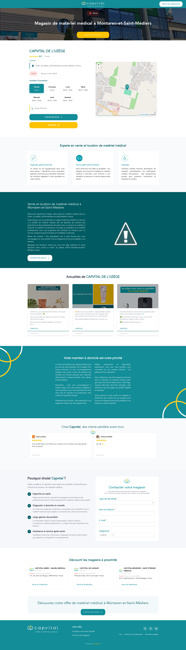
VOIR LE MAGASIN (40, 585)
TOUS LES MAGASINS (171, 4)
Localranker (97, 644)
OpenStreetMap (144, 114)
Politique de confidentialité (133, 634)
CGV (120, 634)
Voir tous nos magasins (81, 635)
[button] (127, 87)
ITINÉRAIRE (52, 125)
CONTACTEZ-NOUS (93, 35)
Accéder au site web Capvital (83, 631)
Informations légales (151, 634)
